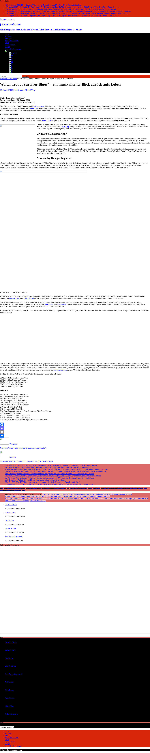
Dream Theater (37, 488)
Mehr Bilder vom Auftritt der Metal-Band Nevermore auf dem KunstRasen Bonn (35, 480)
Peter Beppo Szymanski (13, 536)
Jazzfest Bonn (96, 488)
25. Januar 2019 (6, 90)
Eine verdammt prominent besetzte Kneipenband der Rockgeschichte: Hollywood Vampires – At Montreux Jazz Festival (49, 474)
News (7, 43)
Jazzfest (90, 488)
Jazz (68, 488)
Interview (63, 488)
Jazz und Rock (105, 488)
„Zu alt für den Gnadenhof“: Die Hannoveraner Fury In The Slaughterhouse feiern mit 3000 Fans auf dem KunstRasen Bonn (51, 465)
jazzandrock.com (82, 488)
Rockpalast (18, 490)
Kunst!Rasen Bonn (127, 488)
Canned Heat (14, 298)
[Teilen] (75, 436)
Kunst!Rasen (118, 488)
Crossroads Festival (19, 488)
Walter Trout (34, 108)
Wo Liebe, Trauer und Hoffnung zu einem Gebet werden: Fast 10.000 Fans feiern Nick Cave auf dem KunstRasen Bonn (49, 467)
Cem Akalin (10, 488)
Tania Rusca (9, 690)
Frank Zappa (45, 488)
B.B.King (65, 127)
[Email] (75, 432)
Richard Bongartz (11, 714)
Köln (145, 488)
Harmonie (58, 488)
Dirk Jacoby (9, 682)
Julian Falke (9, 706)
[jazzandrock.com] (7, 20)
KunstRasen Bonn (138, 488)
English (7, 47)
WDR (23, 490)
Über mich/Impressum (13, 49)
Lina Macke (9, 521)
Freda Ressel (9, 698)
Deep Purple (29, 488)
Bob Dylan (61, 304)
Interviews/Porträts (12, 41)
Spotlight (8, 38)
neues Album (11, 490)
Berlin (1, 488)
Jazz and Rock (74, 488)
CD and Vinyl (10, 45)
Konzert (111, 488)
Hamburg (52, 488)
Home (7, 34)
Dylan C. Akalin (18, 90)
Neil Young (49, 304)
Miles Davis (3, 490)
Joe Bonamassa (38, 106)
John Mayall (29, 298)
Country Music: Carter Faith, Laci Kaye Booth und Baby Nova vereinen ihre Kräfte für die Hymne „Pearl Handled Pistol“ (50, 484)
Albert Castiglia (47, 120)
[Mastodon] (75, 428)
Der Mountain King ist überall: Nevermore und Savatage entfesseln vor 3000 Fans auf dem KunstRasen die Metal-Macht (49, 478)
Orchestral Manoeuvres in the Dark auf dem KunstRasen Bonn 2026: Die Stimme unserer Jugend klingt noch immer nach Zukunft (53, 476)
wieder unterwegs (60, 370)
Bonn (5, 488)
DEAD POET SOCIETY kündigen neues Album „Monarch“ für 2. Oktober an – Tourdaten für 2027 (42, 482)
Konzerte (8, 36)
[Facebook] (75, 424)
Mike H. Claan (10, 528)
